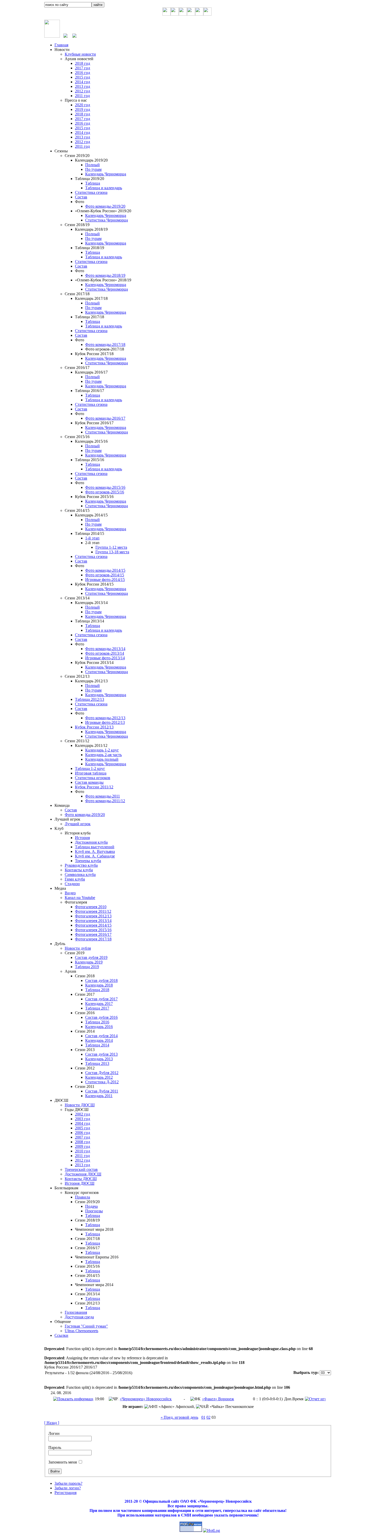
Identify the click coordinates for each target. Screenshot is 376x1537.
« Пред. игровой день (179, 1417)
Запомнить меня (62, 1462)
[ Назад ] (51, 1423)
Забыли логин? (67, 1488)
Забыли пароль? (68, 1483)
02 (208, 1417)
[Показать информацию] (73, 1399)
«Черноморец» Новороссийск (146, 1399)
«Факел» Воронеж (218, 1399)
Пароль (54, 1447)
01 (203, 1417)
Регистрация (65, 1492)
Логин (54, 1433)
